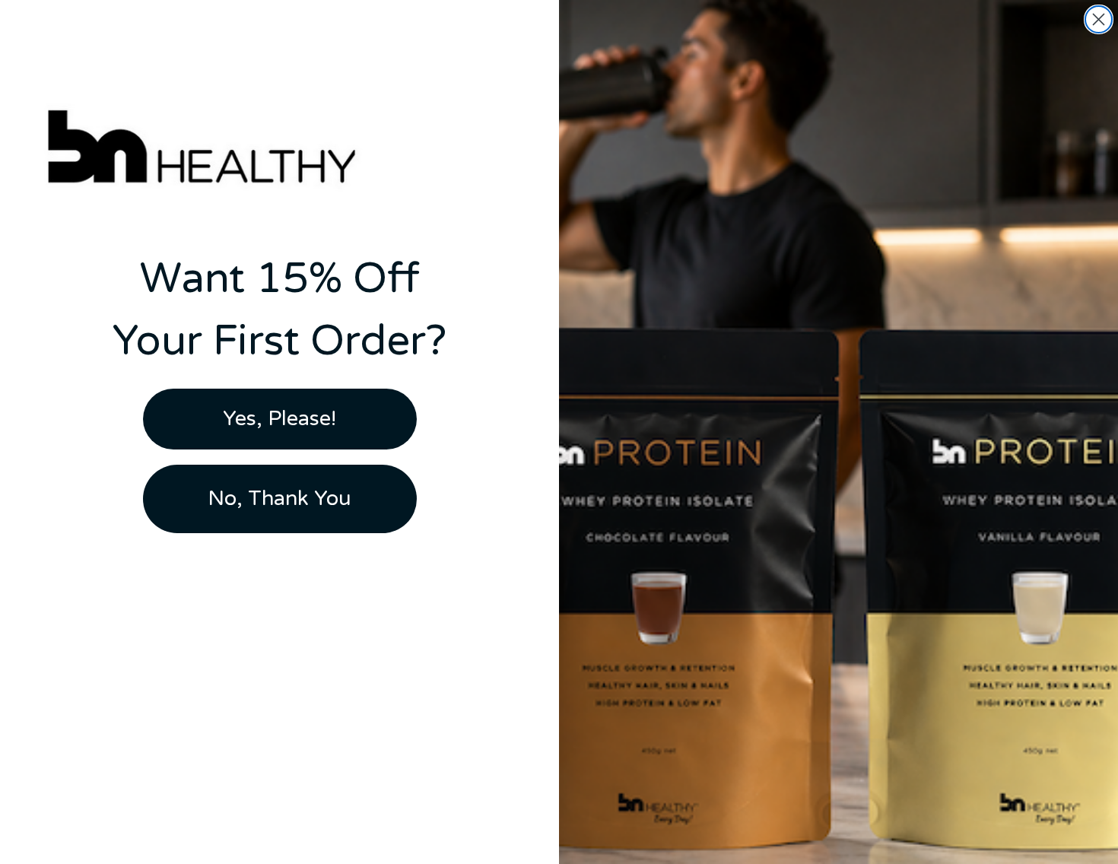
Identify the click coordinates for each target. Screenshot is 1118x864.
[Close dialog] (1098, 19)
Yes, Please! (279, 418)
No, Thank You (279, 498)
